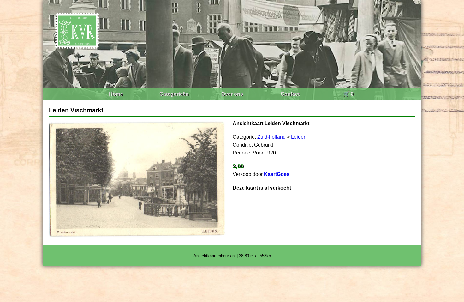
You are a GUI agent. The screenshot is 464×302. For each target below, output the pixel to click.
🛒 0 (348, 94)
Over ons (232, 94)
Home (116, 94)
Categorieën (174, 94)
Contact (290, 94)
